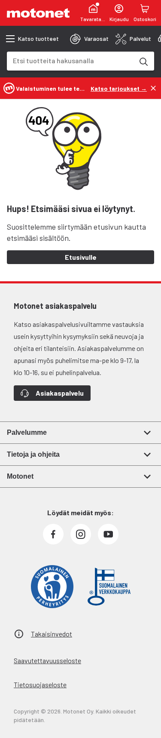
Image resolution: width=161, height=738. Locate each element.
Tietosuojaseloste (40, 684)
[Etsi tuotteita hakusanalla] (143, 61)
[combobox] (70, 60)
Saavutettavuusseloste (47, 660)
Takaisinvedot (51, 634)
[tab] (89, 38)
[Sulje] (153, 88)
